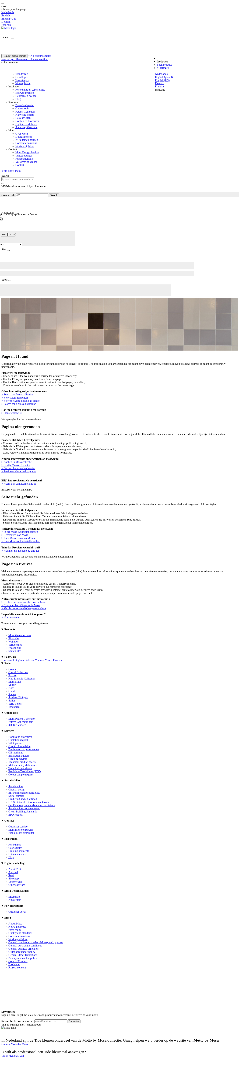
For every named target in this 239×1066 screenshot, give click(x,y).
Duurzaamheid (23, 136)
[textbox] (17, 179)
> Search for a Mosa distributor (18, 403)
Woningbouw (22, 83)
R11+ (12, 234)
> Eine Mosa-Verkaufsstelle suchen (20, 541)
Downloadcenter (24, 105)
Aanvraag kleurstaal (26, 127)
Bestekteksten (23, 117)
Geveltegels (21, 77)
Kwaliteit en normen (26, 139)
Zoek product (164, 64)
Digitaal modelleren (26, 124)
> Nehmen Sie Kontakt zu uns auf (20, 550)
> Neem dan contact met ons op (18, 483)
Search (53, 195)
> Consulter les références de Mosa (20, 605)
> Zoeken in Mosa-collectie (16, 461)
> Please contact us (11, 412)
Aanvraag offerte (24, 114)
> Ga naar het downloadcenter (18, 468)
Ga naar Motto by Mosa (14, 1044)
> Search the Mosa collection (17, 394)
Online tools (22, 108)
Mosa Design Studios (27, 152)
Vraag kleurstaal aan (12, 1055)
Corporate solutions (26, 143)
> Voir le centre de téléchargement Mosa (23, 608)
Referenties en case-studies (30, 89)
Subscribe (74, 1021)
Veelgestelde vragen (26, 161)
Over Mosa (21, 133)
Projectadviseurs (24, 158)
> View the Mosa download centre (20, 400)
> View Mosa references (14, 397)
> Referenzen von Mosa (14, 534)
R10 (4, 234)
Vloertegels (163, 67)
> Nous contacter (10, 617)
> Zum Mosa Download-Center (18, 538)
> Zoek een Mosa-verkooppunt (18, 471)
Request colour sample (14, 56)
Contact (19, 165)
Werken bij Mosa (24, 146)
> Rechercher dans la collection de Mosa (23, 602)
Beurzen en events (25, 95)
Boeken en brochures (27, 121)
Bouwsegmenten (24, 92)
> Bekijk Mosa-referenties (15, 465)
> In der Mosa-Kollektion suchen (19, 531)
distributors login (11, 170)
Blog (18, 99)
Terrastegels (22, 80)
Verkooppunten (23, 155)
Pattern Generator (25, 111)
